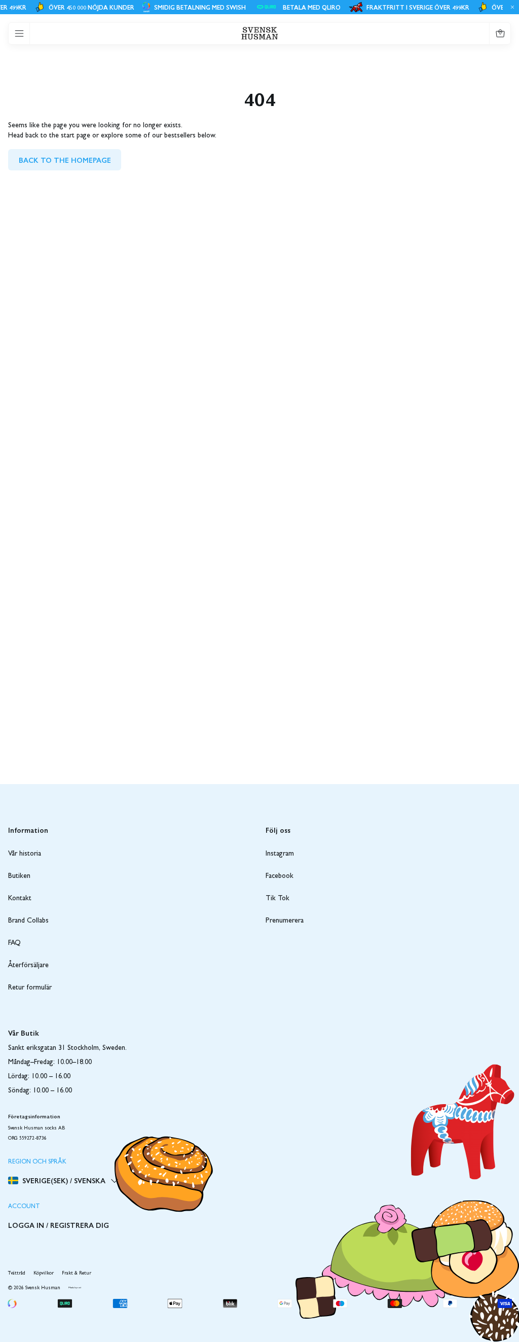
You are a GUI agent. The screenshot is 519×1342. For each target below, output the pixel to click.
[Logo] (259, 33)
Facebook (279, 876)
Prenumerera (285, 921)
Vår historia (24, 854)
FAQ (14, 943)
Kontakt (19, 898)
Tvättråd (16, 1273)
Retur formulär (30, 988)
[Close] (511, 7)
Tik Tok (277, 898)
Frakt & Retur (76, 1273)
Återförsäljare (28, 965)
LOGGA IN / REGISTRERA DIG (58, 1225)
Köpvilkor (43, 1273)
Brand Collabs (28, 921)
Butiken (19, 876)
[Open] (19, 33)
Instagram (280, 854)
